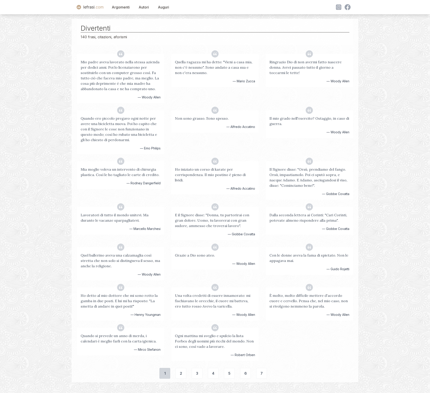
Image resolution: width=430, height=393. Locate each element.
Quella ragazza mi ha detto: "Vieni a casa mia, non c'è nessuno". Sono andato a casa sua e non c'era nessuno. (213, 67)
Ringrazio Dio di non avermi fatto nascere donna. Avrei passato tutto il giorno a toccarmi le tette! (305, 67)
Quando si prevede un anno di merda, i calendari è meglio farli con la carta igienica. (119, 338)
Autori (144, 7)
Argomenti (121, 7)
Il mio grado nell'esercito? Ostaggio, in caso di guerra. (309, 121)
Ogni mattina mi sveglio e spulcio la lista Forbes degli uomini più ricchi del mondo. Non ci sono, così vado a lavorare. (214, 341)
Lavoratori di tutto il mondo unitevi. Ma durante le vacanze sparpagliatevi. (114, 218)
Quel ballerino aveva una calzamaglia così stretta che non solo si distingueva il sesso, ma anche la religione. (120, 260)
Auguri (163, 7)
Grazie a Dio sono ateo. (195, 255)
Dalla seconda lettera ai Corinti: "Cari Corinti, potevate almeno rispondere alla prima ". (308, 218)
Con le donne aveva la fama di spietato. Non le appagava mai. (308, 258)
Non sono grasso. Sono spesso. (202, 118)
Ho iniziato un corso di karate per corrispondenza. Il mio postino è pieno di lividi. (210, 174)
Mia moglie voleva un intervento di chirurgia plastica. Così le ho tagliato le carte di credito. (120, 172)
